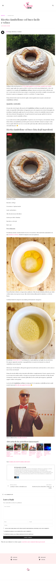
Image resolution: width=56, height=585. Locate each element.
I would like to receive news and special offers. (42, 302)
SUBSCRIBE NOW (41, 298)
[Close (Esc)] (52, 278)
